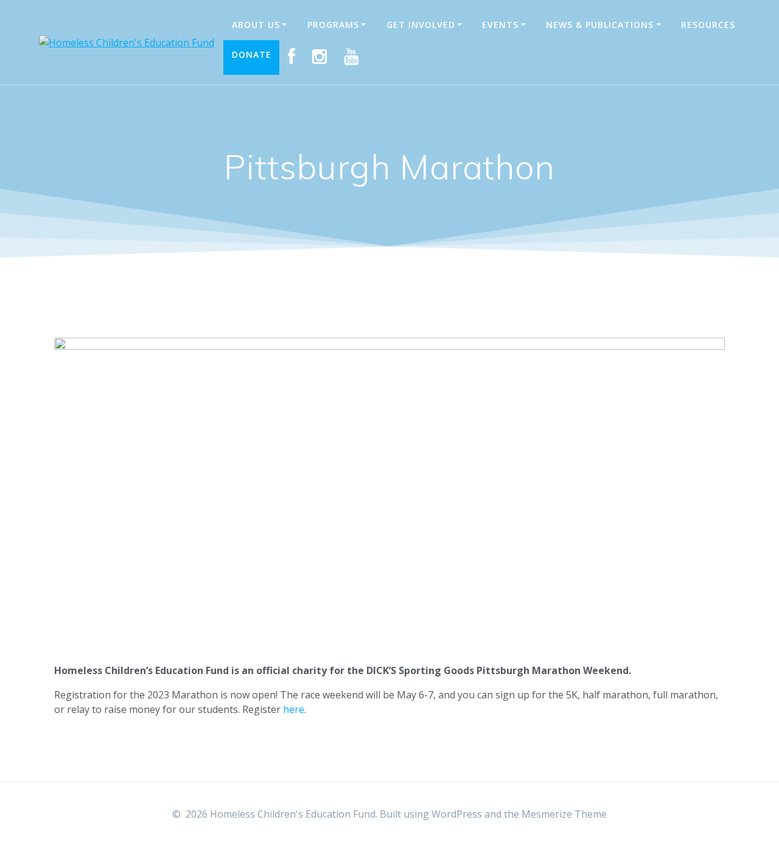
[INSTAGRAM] (319, 57)
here (293, 709)
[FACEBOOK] (292, 57)
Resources (708, 24)
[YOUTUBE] (351, 57)
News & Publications (600, 24)
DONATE (251, 54)
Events (500, 24)
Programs (333, 24)
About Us (256, 24)
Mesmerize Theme (564, 814)
